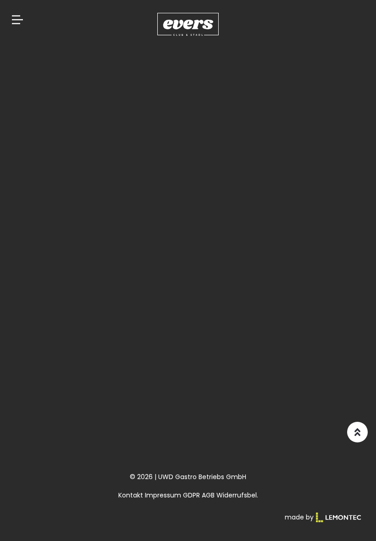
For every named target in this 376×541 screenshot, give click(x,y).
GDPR (191, 495)
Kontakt (130, 495)
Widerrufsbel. (237, 495)
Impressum (163, 495)
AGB (208, 495)
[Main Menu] (17, 20)
